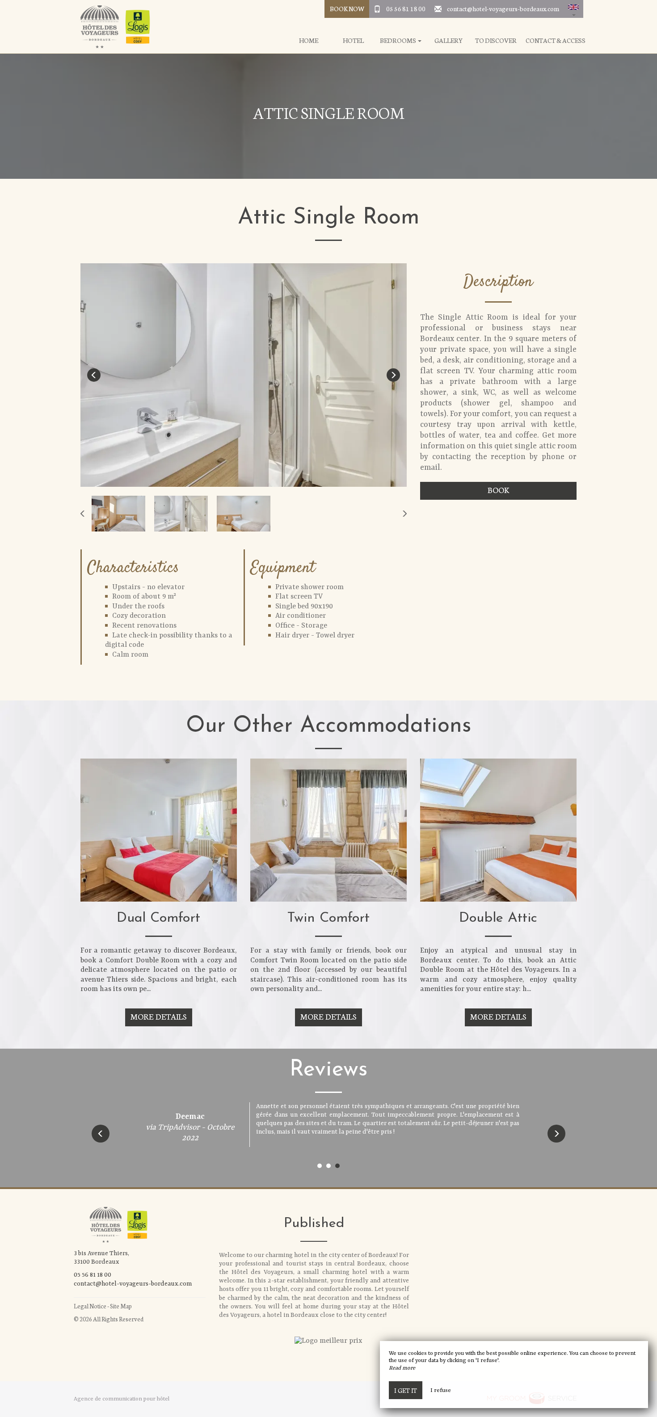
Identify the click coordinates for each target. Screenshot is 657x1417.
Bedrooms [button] (398, 40)
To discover (496, 40)
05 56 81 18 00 (405, 8)
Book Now (347, 8)
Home (308, 40)
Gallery (448, 40)
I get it (405, 1390)
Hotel (353, 40)
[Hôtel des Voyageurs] (111, 27)
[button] (573, 8)
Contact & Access (555, 40)
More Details (159, 1016)
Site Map (121, 1306)
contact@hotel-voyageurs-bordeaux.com (503, 8)
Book (498, 489)
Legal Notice (90, 1306)
